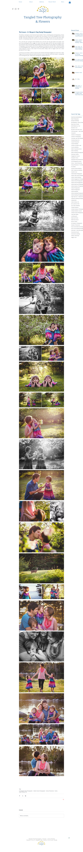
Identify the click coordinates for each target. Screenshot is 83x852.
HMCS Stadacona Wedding (76, 170)
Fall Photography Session (76, 161)
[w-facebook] (69, 837)
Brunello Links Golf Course (76, 129)
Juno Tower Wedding (75, 205)
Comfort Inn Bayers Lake (76, 145)
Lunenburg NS (74, 216)
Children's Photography (76, 134)
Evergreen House (74, 157)
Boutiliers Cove (74, 127)
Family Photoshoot (50, 790)
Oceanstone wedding (75, 233)
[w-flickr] (70, 837)
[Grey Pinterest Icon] (18, 9)
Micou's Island (74, 221)
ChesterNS (73, 133)
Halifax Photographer (75, 187)
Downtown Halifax (75, 154)
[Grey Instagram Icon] (16, 9)
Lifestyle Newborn (75, 207)
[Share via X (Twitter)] (22, 795)
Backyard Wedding (75, 120)
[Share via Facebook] (19, 795)
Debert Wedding (74, 150)
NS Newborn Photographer (76, 223)
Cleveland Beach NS (75, 140)
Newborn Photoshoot (75, 225)
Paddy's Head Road (75, 235)
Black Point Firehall (75, 124)
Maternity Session (75, 219)
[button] (70, 2)
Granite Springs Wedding (76, 168)
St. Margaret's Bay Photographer (26, 790)
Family (56, 790)
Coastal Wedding (74, 143)
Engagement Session (75, 156)
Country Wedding (74, 147)
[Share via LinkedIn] (25, 795)
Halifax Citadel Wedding (76, 177)
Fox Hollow (73, 166)
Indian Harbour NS (23, 792)
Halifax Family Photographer (39, 790)
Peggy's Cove (73, 237)
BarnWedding (74, 122)
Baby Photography (75, 118)
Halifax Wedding (74, 191)
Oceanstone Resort (75, 232)
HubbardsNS (73, 200)
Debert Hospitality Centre (76, 148)
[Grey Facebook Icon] (13, 9)
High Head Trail (74, 196)
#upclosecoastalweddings (76, 117)
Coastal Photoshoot (75, 141)
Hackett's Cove (74, 171)
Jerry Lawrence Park (75, 203)
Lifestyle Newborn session (76, 210)
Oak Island (73, 230)
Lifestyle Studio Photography (77, 212)
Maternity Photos (74, 217)
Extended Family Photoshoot (77, 159)
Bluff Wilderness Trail (75, 125)
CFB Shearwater (74, 131)
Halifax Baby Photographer (76, 173)
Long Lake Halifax (74, 214)
